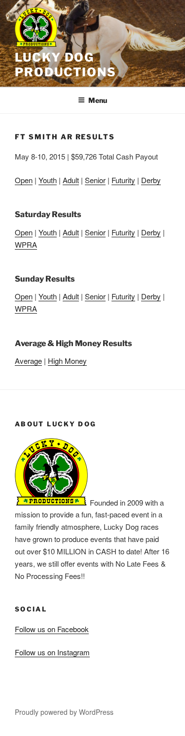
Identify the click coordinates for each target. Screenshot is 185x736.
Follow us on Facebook (52, 629)
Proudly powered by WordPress (64, 712)
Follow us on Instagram (52, 652)
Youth (47, 180)
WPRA (26, 244)
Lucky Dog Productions (65, 64)
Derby (151, 180)
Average (28, 360)
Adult (71, 180)
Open (24, 180)
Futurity (123, 180)
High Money (67, 360)
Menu (97, 100)
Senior (95, 180)
